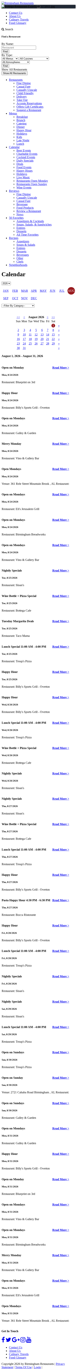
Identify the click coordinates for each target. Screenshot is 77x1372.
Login (37, 1367)
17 (24, 339)
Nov (24, 298)
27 (42, 343)
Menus (13, 113)
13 (42, 334)
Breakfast (22, 116)
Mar (24, 290)
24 (24, 343)
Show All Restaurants (14, 69)
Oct (15, 298)
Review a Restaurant (28, 211)
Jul (61, 290)
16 (18, 339)
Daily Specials (24, 160)
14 (47, 334)
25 (30, 343)
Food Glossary (17, 22)
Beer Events (23, 150)
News (19, 214)
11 (30, 334)
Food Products (25, 207)
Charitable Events (26, 153)
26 (36, 343)
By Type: (7, 55)
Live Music (23, 177)
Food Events (23, 167)
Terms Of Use (23, 1367)
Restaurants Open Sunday (31, 184)
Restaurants (16, 79)
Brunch (20, 120)
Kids (19, 137)
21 (47, 339)
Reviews (14, 190)
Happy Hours (24, 170)
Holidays (21, 133)
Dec (34, 298)
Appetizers (22, 241)
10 (24, 334)
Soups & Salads (25, 244)
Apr (34, 290)
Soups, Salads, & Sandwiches (34, 224)
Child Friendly (25, 93)
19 (36, 339)
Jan (6, 290)
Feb (15, 290)
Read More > (60, 367)
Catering (21, 123)
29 (53, 343)
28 (47, 343)
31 (24, 348)
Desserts (21, 231)
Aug (71, 290)
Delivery (21, 96)
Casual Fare (23, 86)
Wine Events (23, 187)
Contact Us (15, 12)
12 (36, 334)
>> (53, 317)
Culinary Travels (19, 19)
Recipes (13, 238)
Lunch (20, 143)
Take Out (21, 100)
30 (18, 348)
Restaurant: (8, 382)
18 (30, 339)
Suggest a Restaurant (28, 110)
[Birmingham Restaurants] (17, 3)
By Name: (7, 43)
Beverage (22, 204)
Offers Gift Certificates (29, 106)
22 (53, 339)
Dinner (20, 126)
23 (18, 343)
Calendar (14, 147)
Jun (52, 290)
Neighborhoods (18, 265)
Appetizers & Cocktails (30, 221)
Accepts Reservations (29, 103)
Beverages (22, 254)
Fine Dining (23, 83)
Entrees (20, 227)
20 (42, 339)
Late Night (22, 140)
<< (18, 317)
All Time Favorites (27, 234)
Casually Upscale (26, 89)
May (43, 290)
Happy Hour (23, 130)
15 (53, 334)
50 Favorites (16, 217)
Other (19, 258)
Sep (5, 298)
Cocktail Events (25, 157)
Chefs (19, 261)
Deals (19, 164)
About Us (15, 16)
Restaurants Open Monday (32, 180)
